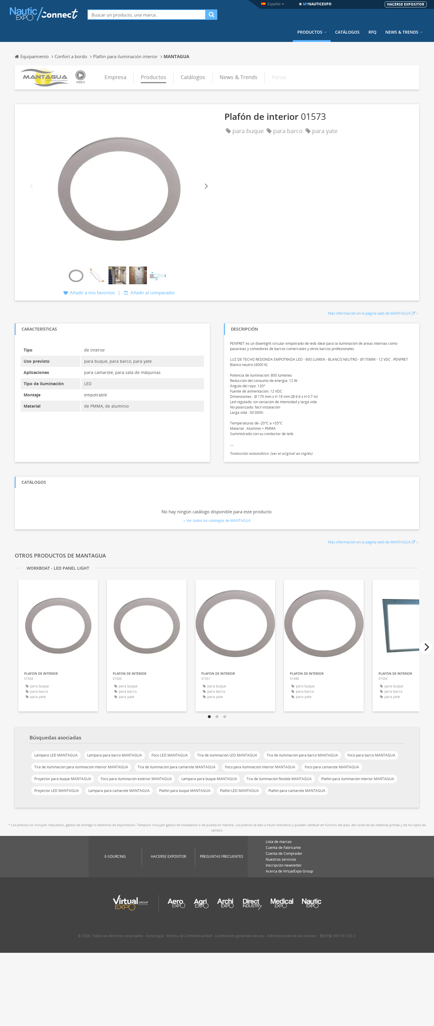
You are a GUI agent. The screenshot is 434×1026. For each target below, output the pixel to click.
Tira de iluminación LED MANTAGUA (227, 755)
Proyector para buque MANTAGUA (62, 778)
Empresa (115, 77)
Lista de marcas (279, 841)
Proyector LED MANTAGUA (56, 790)
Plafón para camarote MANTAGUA (296, 790)
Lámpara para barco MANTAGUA (114, 755)
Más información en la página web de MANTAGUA (369, 313)
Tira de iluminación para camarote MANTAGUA (177, 766)
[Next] (205, 186)
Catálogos (347, 32)
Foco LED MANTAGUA (169, 755)
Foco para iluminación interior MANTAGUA (260, 766)
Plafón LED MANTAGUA (239, 790)
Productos (309, 32)
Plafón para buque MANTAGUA (185, 790)
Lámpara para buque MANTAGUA (209, 778)
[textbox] (146, 14)
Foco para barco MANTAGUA (371, 755)
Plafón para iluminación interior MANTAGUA (357, 778)
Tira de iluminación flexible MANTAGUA (279, 778)
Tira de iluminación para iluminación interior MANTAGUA (81, 766)
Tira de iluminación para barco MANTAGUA (302, 755)
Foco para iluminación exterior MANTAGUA (136, 778)
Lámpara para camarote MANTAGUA (119, 790)
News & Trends (401, 32)
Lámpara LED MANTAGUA (56, 755)
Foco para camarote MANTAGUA (332, 766)
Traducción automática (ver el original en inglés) (271, 453)
